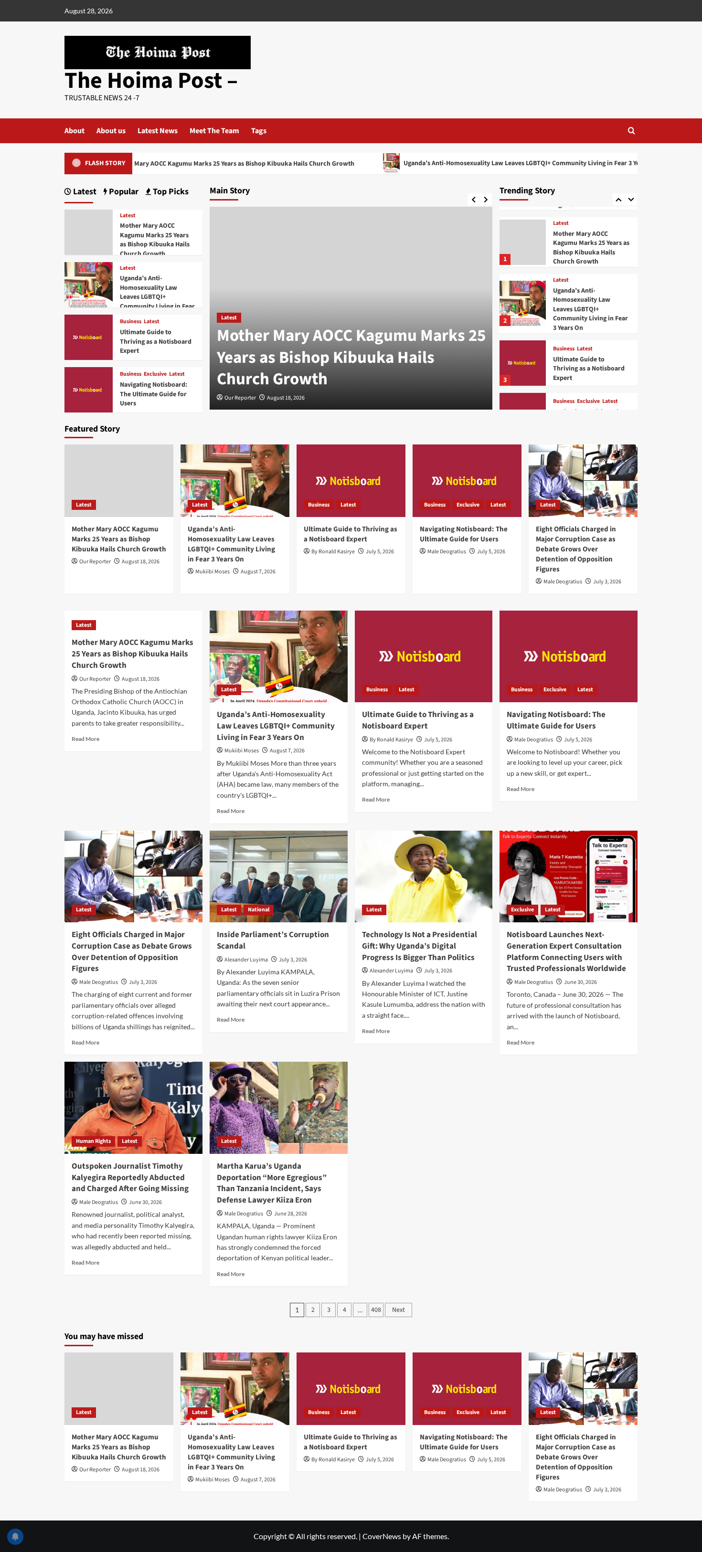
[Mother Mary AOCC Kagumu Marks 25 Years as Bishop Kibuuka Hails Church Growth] (522, 242)
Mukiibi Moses (212, 572)
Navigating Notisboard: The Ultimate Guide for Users (153, 394)
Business (563, 349)
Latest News (158, 131)
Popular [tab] (122, 192)
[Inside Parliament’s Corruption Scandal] (279, 877)
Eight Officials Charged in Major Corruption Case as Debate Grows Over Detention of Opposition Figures (576, 549)
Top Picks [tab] (170, 192)
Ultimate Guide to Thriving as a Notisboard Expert (589, 369)
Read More (85, 738)
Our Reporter (240, 398)
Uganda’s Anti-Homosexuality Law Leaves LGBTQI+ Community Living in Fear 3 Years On (479, 163)
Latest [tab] (83, 192)
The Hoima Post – (151, 80)
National (258, 910)
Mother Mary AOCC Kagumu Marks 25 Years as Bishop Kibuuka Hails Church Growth (182, 163)
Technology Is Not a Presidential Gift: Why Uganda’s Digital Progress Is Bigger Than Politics (419, 946)
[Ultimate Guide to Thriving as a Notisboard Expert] (522, 363)
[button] (632, 130)
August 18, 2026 (286, 398)
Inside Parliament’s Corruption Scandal (273, 940)
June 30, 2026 (580, 982)
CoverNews (381, 1536)
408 (376, 1310)
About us (111, 131)
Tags (258, 131)
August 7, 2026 (258, 572)
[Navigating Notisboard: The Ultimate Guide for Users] (88, 388)
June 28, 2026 (290, 1214)
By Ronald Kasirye (333, 552)
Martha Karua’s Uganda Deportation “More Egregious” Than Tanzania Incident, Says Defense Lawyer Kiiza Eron (272, 1183)
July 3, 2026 (607, 582)
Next (398, 1310)
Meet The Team (214, 131)
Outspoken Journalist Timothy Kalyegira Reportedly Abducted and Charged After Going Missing (130, 1178)
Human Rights (93, 1141)
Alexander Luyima (246, 960)
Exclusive (588, 401)
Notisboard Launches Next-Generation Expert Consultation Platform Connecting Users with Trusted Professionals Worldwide (566, 951)
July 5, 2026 (380, 552)
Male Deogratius (446, 552)
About (74, 131)
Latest (229, 318)
